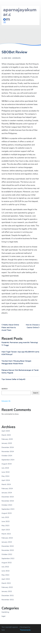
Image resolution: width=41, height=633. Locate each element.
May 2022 (5, 575)
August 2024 (7, 464)
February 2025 (7, 439)
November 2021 (8, 600)
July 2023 (5, 517)
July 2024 (5, 468)
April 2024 (6, 480)
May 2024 (5, 476)
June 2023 (6, 521)
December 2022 (8, 546)
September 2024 (8, 460)
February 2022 (7, 587)
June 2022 (6, 571)
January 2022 (7, 591)
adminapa (16, 58)
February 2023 (7, 538)
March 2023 (6, 534)
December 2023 (8, 497)
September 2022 (8, 558)
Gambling (5, 612)
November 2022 (8, 550)
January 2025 (7, 443)
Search (5, 389)
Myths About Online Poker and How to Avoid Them (10, 327)
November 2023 (8, 501)
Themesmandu (25, 630)
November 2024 (8, 451)
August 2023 (7, 513)
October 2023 (7, 505)
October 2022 (7, 554)
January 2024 (7, 493)
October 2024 (7, 456)
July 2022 (5, 567)
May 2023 (5, 526)
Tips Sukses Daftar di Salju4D (13, 379)
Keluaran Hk (6, 401)
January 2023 (7, 542)
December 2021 (8, 595)
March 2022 (6, 583)
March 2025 (6, 435)
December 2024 (8, 447)
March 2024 (6, 484)
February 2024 (7, 488)
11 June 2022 (6, 58)
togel (3, 616)
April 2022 (6, 579)
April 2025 (6, 431)
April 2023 (6, 530)
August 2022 (7, 563)
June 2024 (6, 472)
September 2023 (8, 509)
